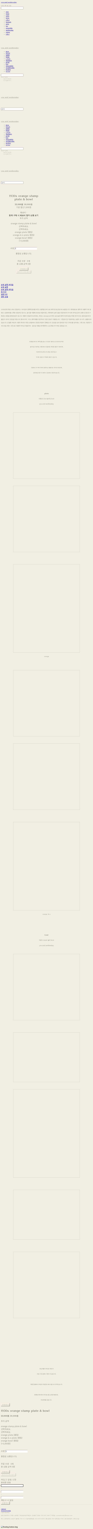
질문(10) (4, 294)
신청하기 (5, 1503)
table (7, 16)
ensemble (9, 28)
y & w (7, 20)
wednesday (9, 30)
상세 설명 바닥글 (7, 289)
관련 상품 (4, 296)
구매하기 (5, 1405)
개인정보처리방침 (6, 1511)
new (7, 12)
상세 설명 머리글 (7, 284)
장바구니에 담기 (8, 1475)
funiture (8, 22)
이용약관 (3, 1509)
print (7, 24)
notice (8, 32)
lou (7, 26)
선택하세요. (24, 226)
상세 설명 (4, 287)
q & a (7, 34)
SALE (7, 14)
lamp (7, 18)
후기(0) (4, 292)
